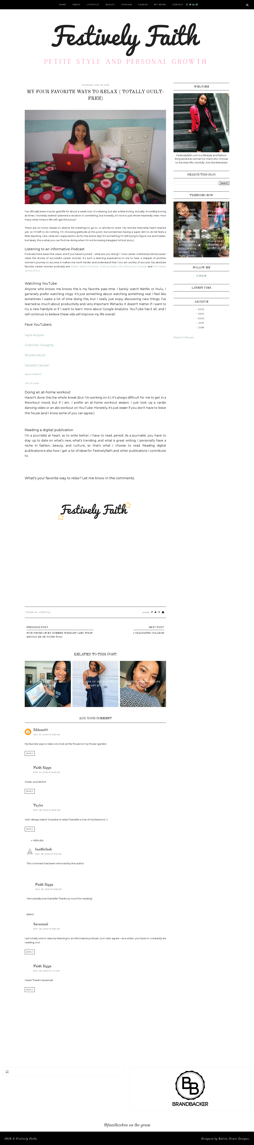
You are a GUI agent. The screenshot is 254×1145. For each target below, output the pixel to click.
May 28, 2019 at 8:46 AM (46, 810)
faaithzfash (43, 849)
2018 (201, 327)
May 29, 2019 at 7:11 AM (46, 971)
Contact (177, 4)
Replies (39, 840)
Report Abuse (183, 337)
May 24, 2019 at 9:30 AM (46, 734)
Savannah (40, 924)
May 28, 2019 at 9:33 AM (48, 889)
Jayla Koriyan (34, 335)
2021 (201, 313)
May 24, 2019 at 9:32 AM (46, 772)
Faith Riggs (42, 767)
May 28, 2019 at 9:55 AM (46, 929)
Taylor (38, 805)
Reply (29, 753)
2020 (201, 318)
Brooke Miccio (35, 355)
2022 (201, 309)
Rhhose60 (40, 730)
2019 (201, 322)
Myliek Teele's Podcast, (85, 266)
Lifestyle (93, 4)
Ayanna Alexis (33, 374)
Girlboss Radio (108, 266)
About (77, 4)
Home (62, 4)
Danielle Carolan (37, 365)
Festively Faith (26, 1139)
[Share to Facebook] (152, 612)
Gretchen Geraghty (39, 345)
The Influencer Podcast (132, 266)
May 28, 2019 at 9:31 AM (48, 854)
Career (143, 4)
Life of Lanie (32, 383)
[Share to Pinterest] (159, 612)
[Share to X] (156, 612)
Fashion (126, 4)
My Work (160, 4)
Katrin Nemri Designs (233, 1139)
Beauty (110, 4)
